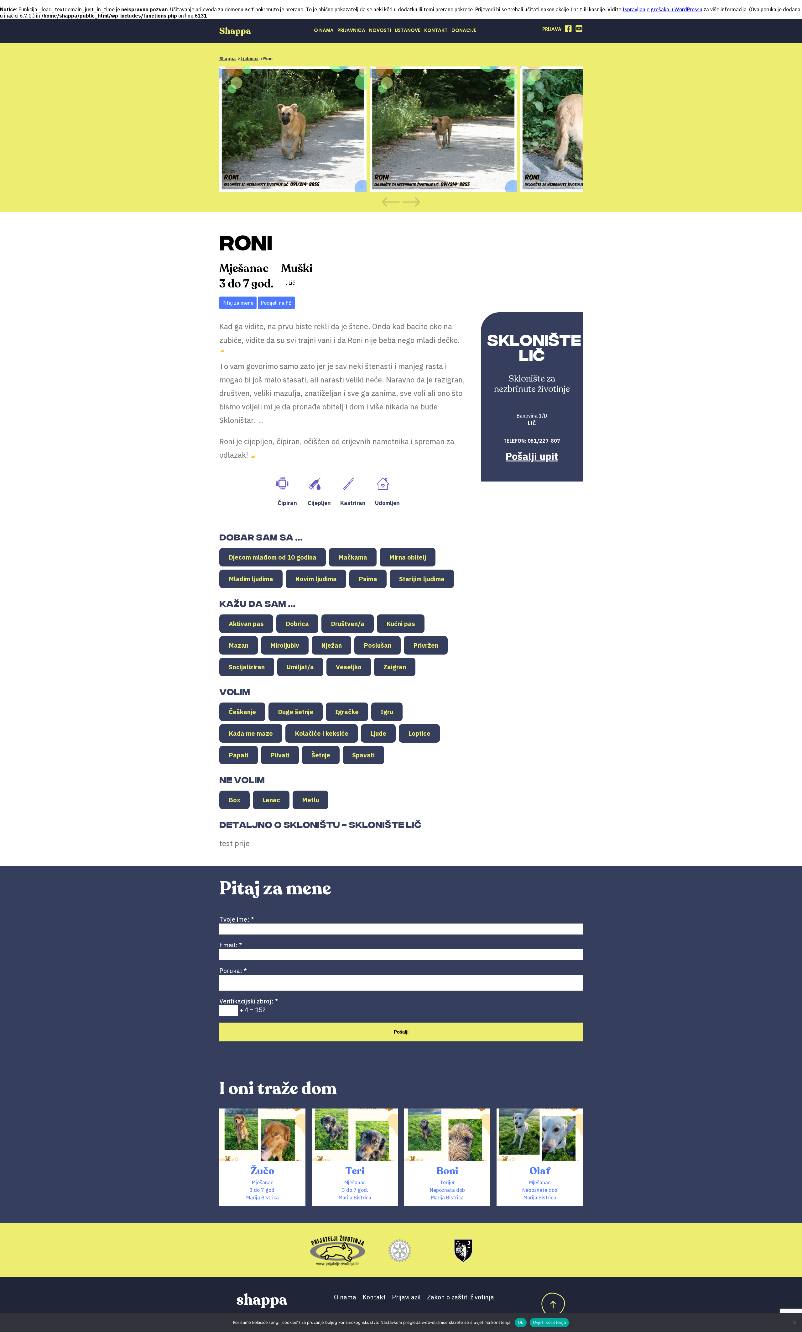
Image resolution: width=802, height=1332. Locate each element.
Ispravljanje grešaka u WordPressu (662, 9)
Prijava (551, 29)
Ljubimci (249, 58)
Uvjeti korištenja (549, 1322)
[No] (794, 1322)
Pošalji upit (532, 456)
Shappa (227, 58)
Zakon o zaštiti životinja (460, 1297)
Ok (520, 1322)
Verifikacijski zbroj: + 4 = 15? (248, 1005)
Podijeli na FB (276, 303)
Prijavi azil (406, 1297)
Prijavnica (351, 30)
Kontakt (436, 30)
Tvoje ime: (236, 919)
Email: (230, 945)
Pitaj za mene (237, 303)
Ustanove (407, 30)
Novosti (380, 30)
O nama (324, 30)
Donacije (463, 30)
